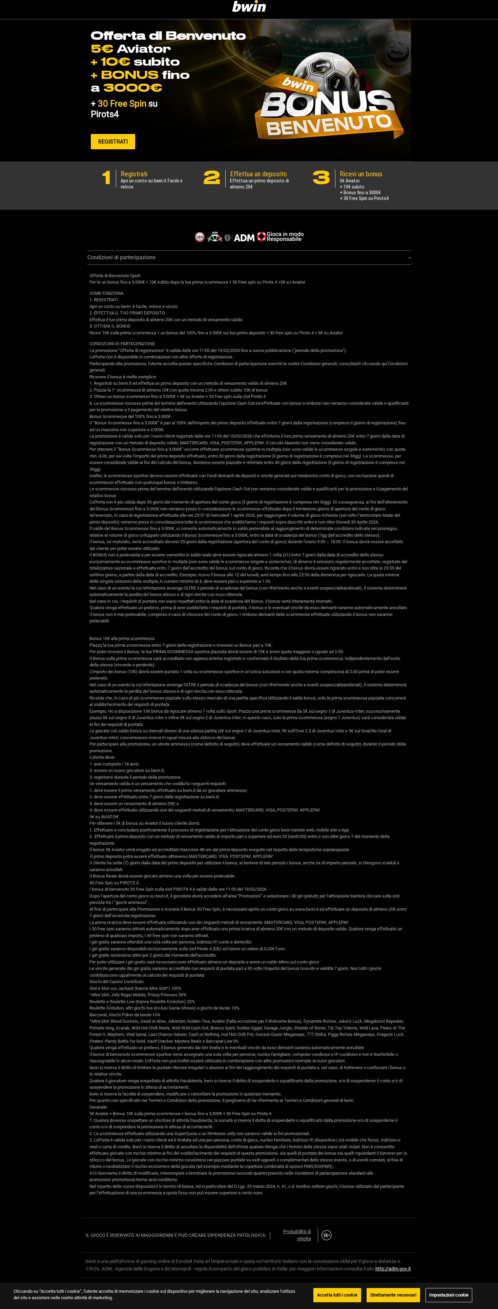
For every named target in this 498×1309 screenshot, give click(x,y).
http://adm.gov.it (393, 1269)
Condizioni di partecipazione (121, 257)
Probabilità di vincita (297, 1235)
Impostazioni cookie (449, 1294)
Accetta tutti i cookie (337, 1294)
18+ (326, 1235)
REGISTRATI (113, 141)
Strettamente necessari (393, 1294)
